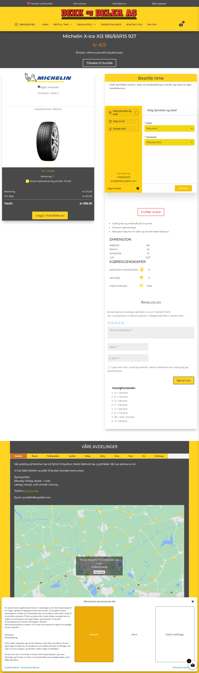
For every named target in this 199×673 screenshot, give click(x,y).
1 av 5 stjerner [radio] (109, 322)
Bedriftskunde (111, 24)
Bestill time (61, 24)
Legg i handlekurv (50, 215)
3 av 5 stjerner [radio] (115, 322)
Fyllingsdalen (53, 456)
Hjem (45, 24)
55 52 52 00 (31, 491)
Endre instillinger (175, 634)
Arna (117, 456)
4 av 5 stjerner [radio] (119, 322)
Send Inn (184, 380)
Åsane (34, 456)
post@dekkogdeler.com (124, 181)
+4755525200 (123, 177)
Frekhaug (159, 456)
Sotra (102, 456)
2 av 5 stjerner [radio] (112, 322)
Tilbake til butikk (99, 63)
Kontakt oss (134, 24)
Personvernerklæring (30, 667)
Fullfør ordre (151, 212)
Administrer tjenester (182, 667)
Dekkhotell (85, 24)
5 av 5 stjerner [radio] (122, 322)
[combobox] (168, 128)
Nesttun (18, 456)
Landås (72, 456)
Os (143, 456)
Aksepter (94, 634)
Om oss (152, 24)
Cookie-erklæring (12, 667)
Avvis (134, 634)
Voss (131, 456)
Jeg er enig (99, 572)
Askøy (88, 456)
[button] (192, 601)
